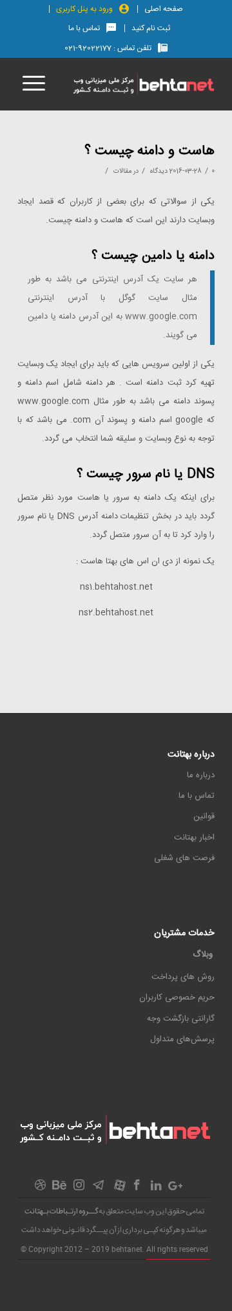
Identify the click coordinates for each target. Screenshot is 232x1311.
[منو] (31, 84)
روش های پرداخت (183, 977)
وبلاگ (203, 954)
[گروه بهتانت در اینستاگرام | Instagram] (78, 1189)
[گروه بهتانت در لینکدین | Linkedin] (156, 1188)
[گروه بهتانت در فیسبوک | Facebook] (136, 1189)
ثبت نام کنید (150, 28)
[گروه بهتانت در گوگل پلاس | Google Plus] (175, 1188)
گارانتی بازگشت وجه (181, 1019)
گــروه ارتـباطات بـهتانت (61, 1211)
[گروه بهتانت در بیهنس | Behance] (59, 1187)
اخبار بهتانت (194, 838)
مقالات (122, 171)
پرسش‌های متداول (182, 1039)
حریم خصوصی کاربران (177, 997)
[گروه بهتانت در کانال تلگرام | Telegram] (98, 1189)
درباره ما (201, 775)
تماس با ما (84, 28)
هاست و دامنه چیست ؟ (149, 151)
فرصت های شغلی (184, 858)
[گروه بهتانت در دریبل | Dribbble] (40, 1189)
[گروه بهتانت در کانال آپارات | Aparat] (120, 1189)
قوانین (204, 816)
